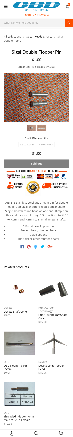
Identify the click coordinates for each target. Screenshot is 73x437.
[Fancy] (35, 247)
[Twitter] (42, 247)
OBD (6, 362)
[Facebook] (22, 247)
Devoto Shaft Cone (15, 311)
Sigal (52, 66)
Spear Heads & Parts (39, 36)
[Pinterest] (28, 247)
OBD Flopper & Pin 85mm (15, 367)
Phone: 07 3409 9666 (36, 15)
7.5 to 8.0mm (46, 144)
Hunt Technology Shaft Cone (52, 316)
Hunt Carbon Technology (46, 309)
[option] (36, 97)
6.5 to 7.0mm (27, 144)
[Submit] (69, 23)
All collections (12, 36)
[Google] (50, 247)
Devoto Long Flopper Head (51, 367)
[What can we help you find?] (36, 22)
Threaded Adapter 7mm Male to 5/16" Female (19, 418)
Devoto (8, 307)
